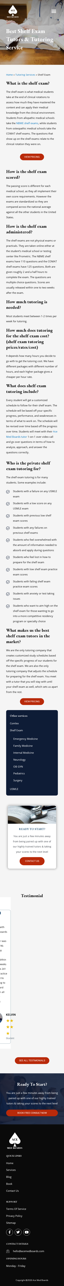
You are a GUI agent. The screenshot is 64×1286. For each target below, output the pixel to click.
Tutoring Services (25, 74)
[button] (54, 11)
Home (9, 74)
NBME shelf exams (27, 123)
